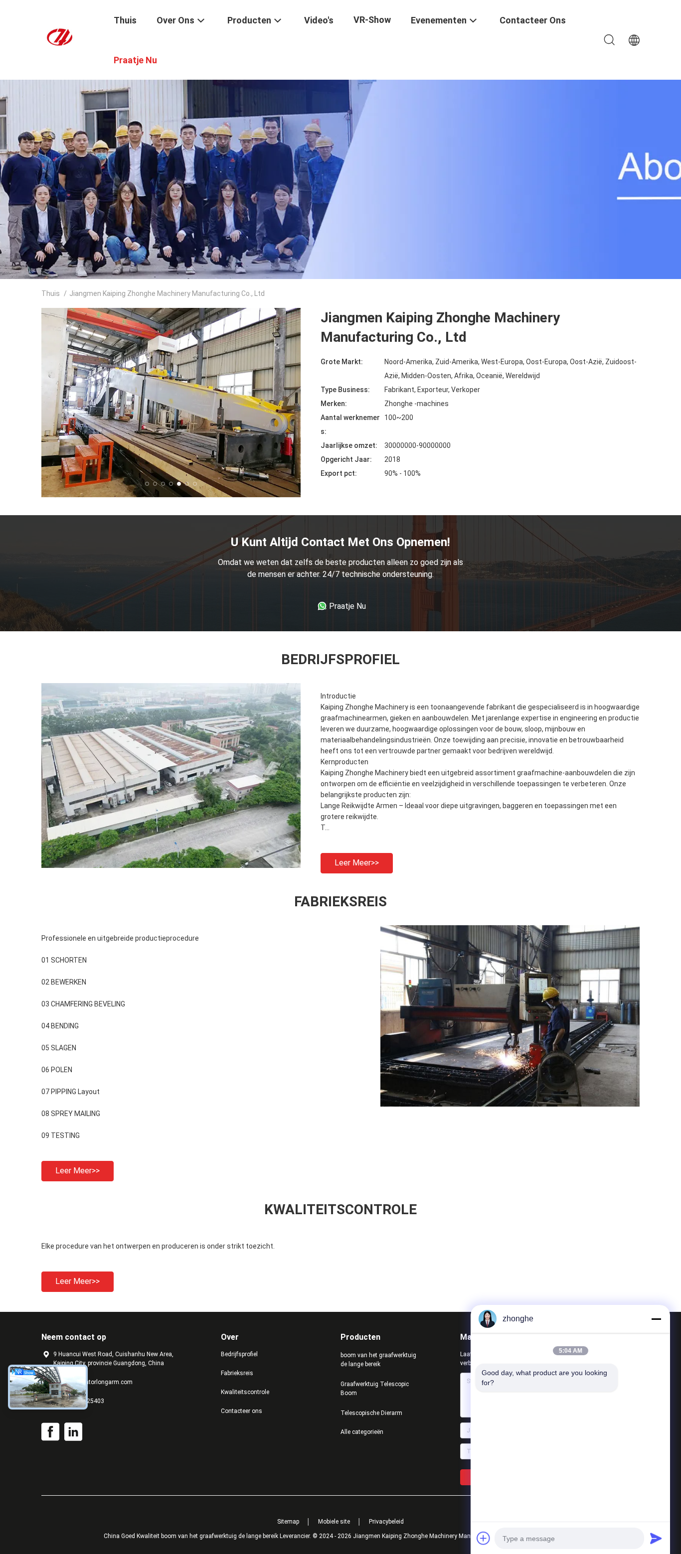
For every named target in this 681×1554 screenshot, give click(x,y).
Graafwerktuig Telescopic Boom (374, 1389)
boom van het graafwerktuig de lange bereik (378, 1360)
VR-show (372, 19)
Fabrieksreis (237, 1373)
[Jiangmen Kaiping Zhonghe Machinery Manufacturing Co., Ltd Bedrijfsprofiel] (171, 865)
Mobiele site (334, 1521)
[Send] (656, 1538)
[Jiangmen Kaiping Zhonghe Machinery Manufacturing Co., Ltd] (71, 36)
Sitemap (288, 1521)
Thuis (50, 293)
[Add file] (484, 1538)
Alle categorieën (361, 1431)
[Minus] (656, 1319)
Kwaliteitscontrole (245, 1392)
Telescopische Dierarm (371, 1413)
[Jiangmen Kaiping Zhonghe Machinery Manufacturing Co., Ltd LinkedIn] (73, 1432)
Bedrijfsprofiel (239, 1354)
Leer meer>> (357, 862)
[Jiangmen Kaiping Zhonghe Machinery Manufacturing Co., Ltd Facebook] (50, 1432)
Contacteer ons (241, 1411)
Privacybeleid (386, 1521)
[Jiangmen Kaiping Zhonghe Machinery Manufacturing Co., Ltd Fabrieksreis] (510, 1104)
